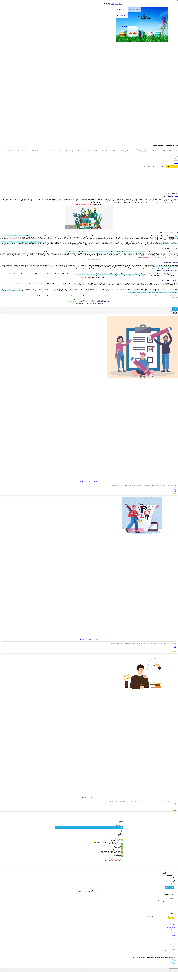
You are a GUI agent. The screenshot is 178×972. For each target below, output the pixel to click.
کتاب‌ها (173, 938)
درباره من (173, 921)
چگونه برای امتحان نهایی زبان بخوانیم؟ (89, 639)
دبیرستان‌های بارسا (171, 927)
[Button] (174, 493)
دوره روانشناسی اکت (170, 929)
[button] (173, 968)
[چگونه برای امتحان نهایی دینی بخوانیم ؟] (142, 694)
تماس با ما (172, 924)
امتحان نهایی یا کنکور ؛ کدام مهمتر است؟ (89, 481)
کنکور (177, 157)
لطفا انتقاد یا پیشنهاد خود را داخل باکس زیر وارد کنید (162, 900)
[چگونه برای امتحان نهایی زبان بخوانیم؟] (142, 536)
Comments (171, 913)
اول (159, 895)
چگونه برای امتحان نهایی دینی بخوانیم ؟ (89, 797)
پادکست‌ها (173, 935)
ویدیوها (173, 932)
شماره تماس (171, 898)
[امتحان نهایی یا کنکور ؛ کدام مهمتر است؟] (142, 378)
